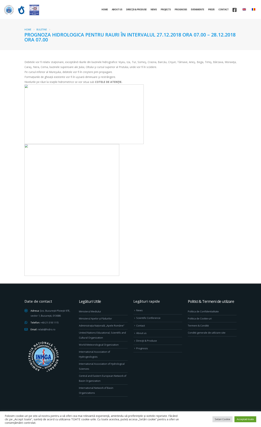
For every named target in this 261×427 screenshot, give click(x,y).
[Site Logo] (21, 10)
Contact (223, 9)
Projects (166, 9)
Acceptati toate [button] (245, 419)
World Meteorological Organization (99, 344)
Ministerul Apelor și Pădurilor (95, 318)
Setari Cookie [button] (222, 419)
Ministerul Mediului (90, 311)
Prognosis (181, 9)
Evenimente (197, 9)
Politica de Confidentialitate (203, 311)
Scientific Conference (148, 318)
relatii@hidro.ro (46, 329)
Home (104, 9)
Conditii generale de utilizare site (206, 332)
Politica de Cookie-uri (200, 318)
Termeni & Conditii (198, 325)
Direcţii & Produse (136, 9)
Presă (211, 9)
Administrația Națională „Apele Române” (101, 325)
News (154, 9)
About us (117, 9)
